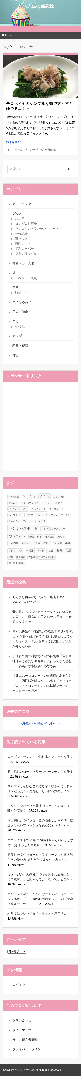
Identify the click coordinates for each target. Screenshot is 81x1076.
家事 (15, 287)
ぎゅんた (13, 503)
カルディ (57, 503)
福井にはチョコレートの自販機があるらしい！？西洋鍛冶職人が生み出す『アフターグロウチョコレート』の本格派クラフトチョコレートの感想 (42, 683)
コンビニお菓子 (26, 223)
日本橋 (40, 550)
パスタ (29, 515)
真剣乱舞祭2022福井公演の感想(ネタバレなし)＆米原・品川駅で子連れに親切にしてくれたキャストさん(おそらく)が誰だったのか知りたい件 (42, 638)
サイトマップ (21, 1030)
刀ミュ (61, 536)
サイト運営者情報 (24, 1039)
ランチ (42, 521)
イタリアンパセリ (30, 503)
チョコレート (38, 509)
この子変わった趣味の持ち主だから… (41, 723)
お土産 (20, 218)
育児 (15, 321)
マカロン (65, 515)
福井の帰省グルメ (27, 254)
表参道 (31, 557)
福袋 (68, 550)
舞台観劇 (20, 557)
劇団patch (27, 543)
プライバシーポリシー (28, 1049)
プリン (54, 515)
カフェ (46, 503)
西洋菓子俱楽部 (46, 557)
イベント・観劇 (26, 278)
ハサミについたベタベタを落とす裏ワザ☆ (37, 913)
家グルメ (21, 238)
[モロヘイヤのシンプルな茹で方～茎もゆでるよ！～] (40, 76)
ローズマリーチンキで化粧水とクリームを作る (40, 757)
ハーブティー (15, 515)
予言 (31, 536)
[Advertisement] (40, 426)
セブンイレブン (18, 509)
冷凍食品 (49, 536)
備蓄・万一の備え (24, 263)
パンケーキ (42, 515)
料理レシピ (23, 243)
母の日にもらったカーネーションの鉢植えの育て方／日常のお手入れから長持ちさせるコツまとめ (42, 617)
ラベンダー (28, 521)
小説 (67, 543)
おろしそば (58, 496)
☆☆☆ (44, 496)
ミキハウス (14, 521)
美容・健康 (20, 312)
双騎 (37, 543)
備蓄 (39, 536)
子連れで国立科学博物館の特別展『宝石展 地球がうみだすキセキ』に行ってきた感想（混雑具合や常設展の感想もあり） (42, 661)
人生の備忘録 (40, 6)
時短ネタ (21, 292)
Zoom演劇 (14, 496)
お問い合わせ (21, 1020)
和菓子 (46, 543)
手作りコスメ (15, 550)
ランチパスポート (23, 528)
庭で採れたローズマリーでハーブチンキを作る (40, 771)
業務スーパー (24, 248)
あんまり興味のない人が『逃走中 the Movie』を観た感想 (38, 599)
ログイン (18, 984)
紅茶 (11, 557)
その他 (20, 326)
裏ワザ (17, 336)
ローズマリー (58, 528)
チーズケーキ (56, 509)
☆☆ (32, 496)
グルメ (17, 213)
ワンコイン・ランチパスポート (37, 228)
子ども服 (57, 543)
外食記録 (21, 233)
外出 (15, 273)
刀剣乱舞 (14, 543)
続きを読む (13, 142)
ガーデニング (21, 204)
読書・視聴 (20, 345)
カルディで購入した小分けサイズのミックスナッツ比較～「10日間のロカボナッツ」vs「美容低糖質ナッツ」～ (40, 899)
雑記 (15, 355)
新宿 (29, 550)
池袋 (50, 550)
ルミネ (45, 528)
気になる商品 (21, 302)
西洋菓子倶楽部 (17, 563)
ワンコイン (17, 536)
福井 (60, 550)
